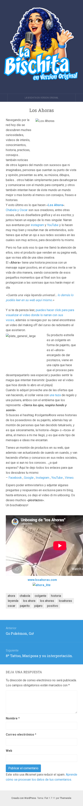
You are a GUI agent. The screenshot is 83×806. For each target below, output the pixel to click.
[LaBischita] (41, 47)
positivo (52, 606)
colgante (40, 596)
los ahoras (47, 601)
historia (56, 596)
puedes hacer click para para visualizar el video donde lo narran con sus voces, (40, 315)
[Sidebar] (4, 98)
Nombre (13, 718)
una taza (55, 395)
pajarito (25, 606)
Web (9, 751)
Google (29, 477)
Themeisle (65, 798)
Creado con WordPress (23, 798)
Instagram (42, 477)
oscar (11, 606)
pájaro (38, 606)
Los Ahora (55, 205)
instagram (37, 225)
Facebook (15, 477)
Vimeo (69, 477)
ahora (11, 596)
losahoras (65, 601)
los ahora (29, 601)
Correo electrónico (21, 734)
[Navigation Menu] (79, 98)
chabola (25, 596)
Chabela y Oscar (17, 210)
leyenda (13, 601)
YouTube (52, 225)
